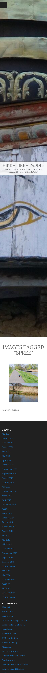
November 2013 (9, 526)
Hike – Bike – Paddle (24, 165)
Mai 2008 (6, 575)
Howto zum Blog (9, 642)
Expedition (7, 629)
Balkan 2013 (7, 611)
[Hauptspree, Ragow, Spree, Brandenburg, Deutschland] (23, 373)
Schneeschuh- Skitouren (13, 669)
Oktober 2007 (8, 579)
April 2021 (6, 460)
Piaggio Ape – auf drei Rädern (15, 664)
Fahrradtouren (9, 633)
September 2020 (9, 469)
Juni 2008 (6, 570)
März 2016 (7, 495)
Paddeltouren (8, 660)
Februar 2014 (8, 518)
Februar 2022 (8, 438)
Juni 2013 (6, 535)
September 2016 (9, 491)
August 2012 (7, 557)
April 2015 (6, 500)
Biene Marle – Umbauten (13, 625)
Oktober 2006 (8, 593)
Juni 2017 (6, 487)
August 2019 (7, 478)
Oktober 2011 (8, 562)
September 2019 (9, 473)
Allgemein (6, 607)
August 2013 (7, 531)
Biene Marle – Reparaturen (14, 620)
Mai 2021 (6, 456)
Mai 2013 (6, 540)
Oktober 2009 (8, 566)
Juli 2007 (6, 584)
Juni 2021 (6, 451)
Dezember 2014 (9, 504)
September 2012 (9, 553)
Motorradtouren (10, 651)
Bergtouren (7, 616)
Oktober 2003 (8, 597)
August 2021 (7, 447)
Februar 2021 (8, 465)
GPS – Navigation (10, 638)
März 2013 (7, 544)
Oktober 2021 (8, 442)
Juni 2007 (6, 588)
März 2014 (7, 513)
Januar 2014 (7, 522)
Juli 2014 (6, 509)
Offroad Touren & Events (13, 655)
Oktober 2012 (8, 548)
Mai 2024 (6, 434)
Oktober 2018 (8, 482)
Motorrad (6, 647)
